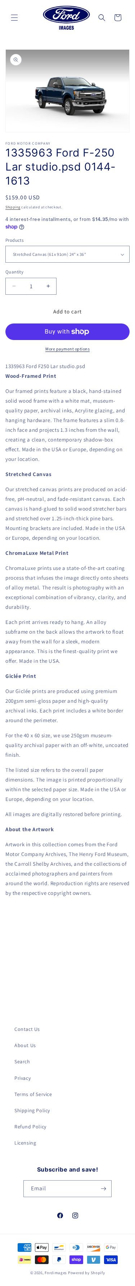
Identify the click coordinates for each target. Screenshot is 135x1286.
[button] (14, 18)
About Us (25, 1045)
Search (22, 1061)
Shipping (13, 207)
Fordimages (56, 1272)
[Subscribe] (103, 1188)
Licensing (25, 1143)
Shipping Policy (32, 1110)
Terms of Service (33, 1094)
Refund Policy (30, 1126)
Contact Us (27, 1029)
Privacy (22, 1078)
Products (14, 240)
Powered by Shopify (86, 1272)
